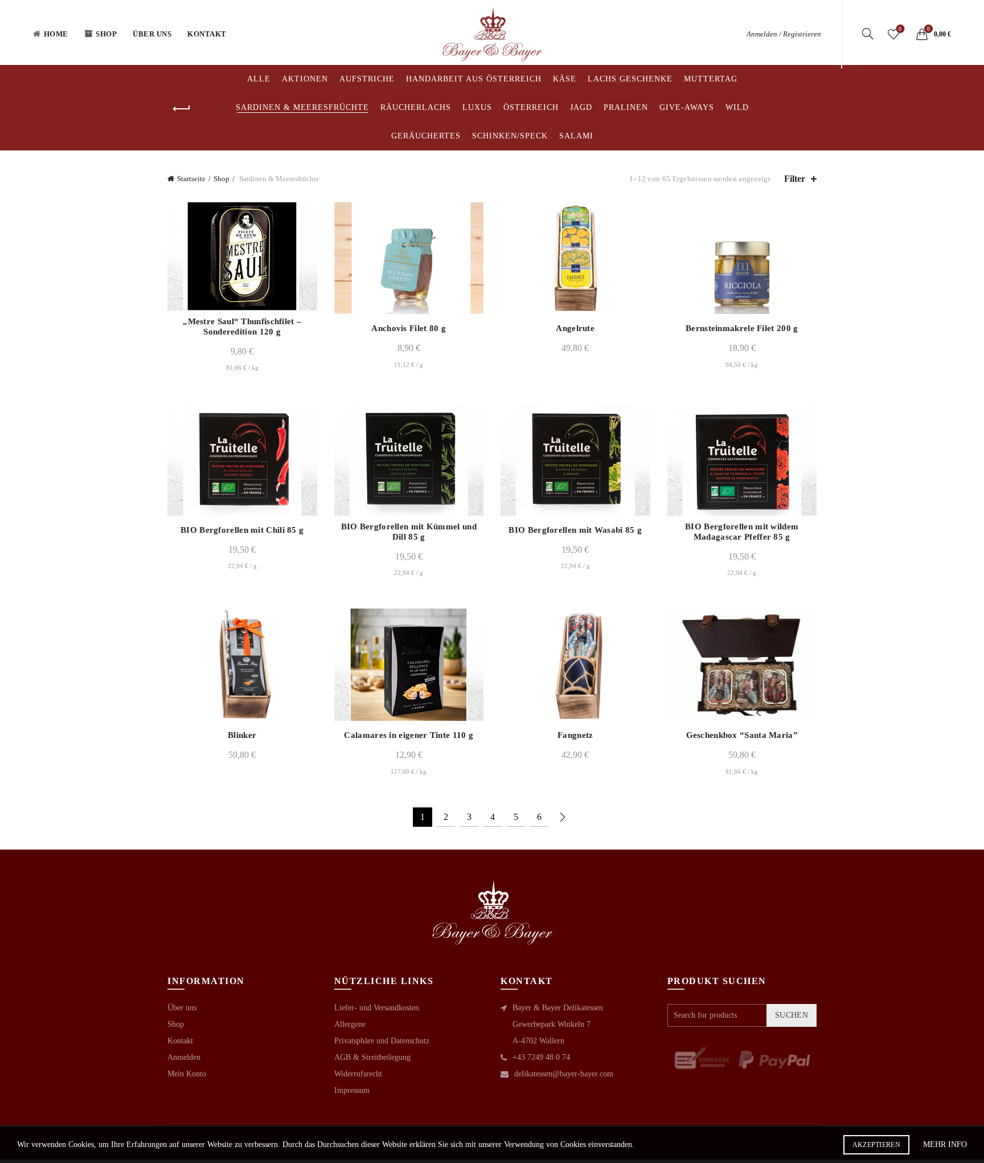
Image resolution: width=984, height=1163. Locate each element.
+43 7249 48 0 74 (541, 1057)
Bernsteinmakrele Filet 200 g (742, 328)
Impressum (352, 1090)
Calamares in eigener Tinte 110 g (408, 735)
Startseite (191, 178)
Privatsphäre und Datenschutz (381, 1041)
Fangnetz (575, 735)
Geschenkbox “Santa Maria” (742, 735)
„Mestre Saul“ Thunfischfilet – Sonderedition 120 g (242, 326)
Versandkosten (251, 238)
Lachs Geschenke (630, 79)
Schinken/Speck (510, 136)
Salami (576, 136)
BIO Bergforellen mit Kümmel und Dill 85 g (409, 531)
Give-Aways (686, 107)
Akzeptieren (876, 1145)
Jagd (581, 107)
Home (56, 34)
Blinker (242, 735)
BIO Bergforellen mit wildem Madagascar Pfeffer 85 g (741, 531)
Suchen (791, 1015)
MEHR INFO (945, 1144)
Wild (737, 107)
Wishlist (900, 29)
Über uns (152, 34)
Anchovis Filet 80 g (408, 328)
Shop (106, 34)
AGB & (348, 1057)
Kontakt (207, 34)
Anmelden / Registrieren (784, 34)
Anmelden (183, 1057)
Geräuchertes (426, 136)
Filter (794, 178)
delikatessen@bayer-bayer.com (563, 1074)
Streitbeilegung (386, 1057)
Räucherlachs (415, 107)
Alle (258, 79)
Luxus (477, 107)
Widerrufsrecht (358, 1074)
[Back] (181, 108)
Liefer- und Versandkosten (376, 1007)
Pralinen (626, 107)
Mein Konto (186, 1074)
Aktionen (305, 79)
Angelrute (575, 328)
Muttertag (710, 79)
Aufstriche (367, 79)
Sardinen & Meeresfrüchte (302, 107)
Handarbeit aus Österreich (474, 79)
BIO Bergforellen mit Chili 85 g (242, 529)
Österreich (531, 107)
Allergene (350, 1024)
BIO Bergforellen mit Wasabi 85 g (575, 529)
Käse (564, 79)
